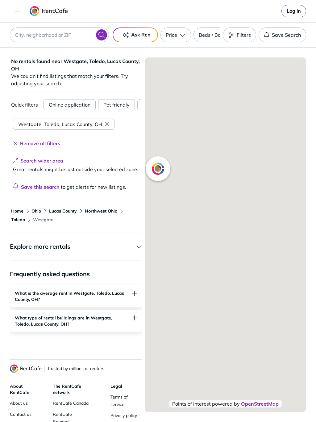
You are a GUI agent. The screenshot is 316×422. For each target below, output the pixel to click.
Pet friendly (116, 105)
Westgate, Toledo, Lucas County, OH (60, 124)
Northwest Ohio (101, 211)
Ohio (36, 211)
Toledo (18, 219)
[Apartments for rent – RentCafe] (49, 11)
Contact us (20, 414)
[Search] (101, 34)
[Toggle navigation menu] (17, 11)
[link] (293, 11)
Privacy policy (123, 415)
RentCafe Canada (71, 403)
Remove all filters (40, 143)
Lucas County (63, 211)
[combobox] (59, 34)
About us (19, 403)
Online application (69, 105)
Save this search (40, 187)
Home (17, 211)
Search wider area (41, 161)
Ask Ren (141, 35)
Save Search (286, 35)
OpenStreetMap (260, 404)
